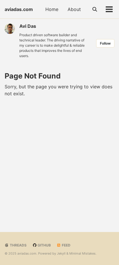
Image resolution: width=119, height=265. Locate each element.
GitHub (44, 245)
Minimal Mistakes (82, 253)
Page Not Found (33, 76)
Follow (105, 43)
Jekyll (61, 253)
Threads (18, 245)
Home (51, 9)
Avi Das (27, 26)
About (74, 9)
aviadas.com (19, 9)
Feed (65, 245)
